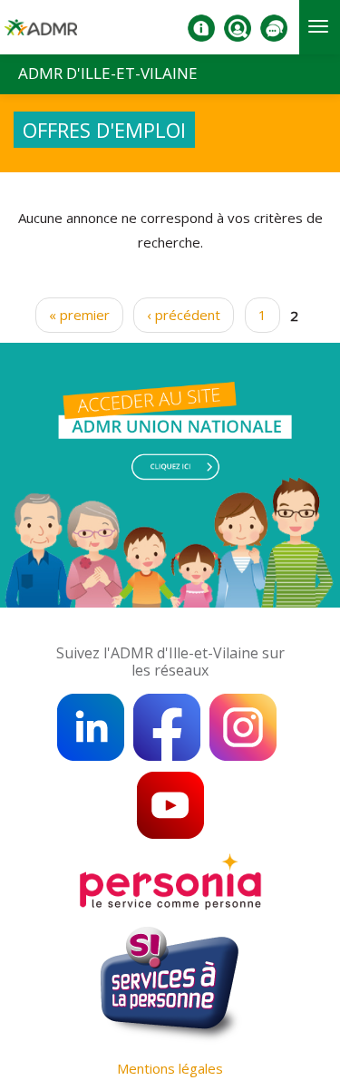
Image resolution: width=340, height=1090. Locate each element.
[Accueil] (41, 34)
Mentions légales (170, 1068)
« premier (79, 315)
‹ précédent (183, 315)
